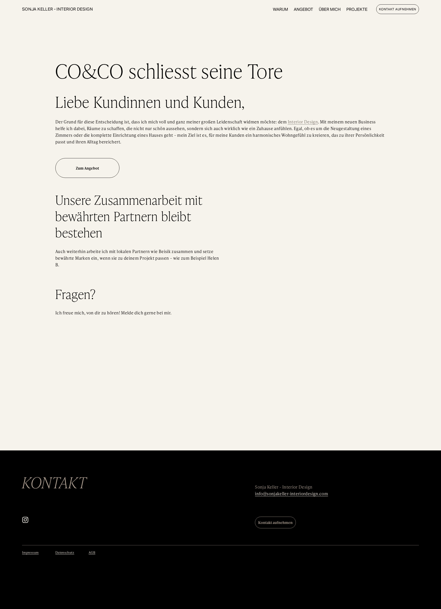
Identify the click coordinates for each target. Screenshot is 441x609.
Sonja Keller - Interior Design (57, 9)
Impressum (30, 552)
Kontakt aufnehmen (397, 9)
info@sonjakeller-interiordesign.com (291, 493)
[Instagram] (25, 520)
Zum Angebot (87, 168)
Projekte (357, 9)
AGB (92, 552)
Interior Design (303, 122)
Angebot (303, 9)
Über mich (330, 9)
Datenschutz (64, 552)
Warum (280, 9)
